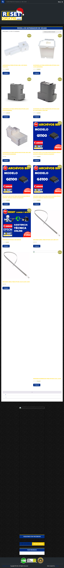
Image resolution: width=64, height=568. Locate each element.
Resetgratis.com (6, 566)
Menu (59, 2)
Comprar (6, 73)
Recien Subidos (38, 544)
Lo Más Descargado (26, 544)
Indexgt (57, 566)
